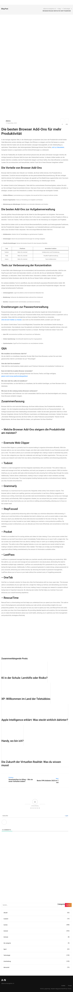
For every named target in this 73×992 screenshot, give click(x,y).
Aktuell (36, 912)
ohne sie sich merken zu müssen (11, 320)
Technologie (36, 955)
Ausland (36, 918)
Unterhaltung (36, 961)
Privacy (70, 985)
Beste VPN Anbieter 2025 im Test (47, 781)
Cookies (63, 985)
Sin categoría (36, 943)
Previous (11, 777)
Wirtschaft (36, 967)
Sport (36, 949)
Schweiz (36, 937)
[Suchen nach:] (29, 905)
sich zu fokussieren (58, 147)
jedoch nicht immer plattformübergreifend (14, 376)
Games (36, 925)
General (36, 931)
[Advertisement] (36, 28)
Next (57, 778)
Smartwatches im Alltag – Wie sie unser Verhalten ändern (21, 780)
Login (66, 815)
